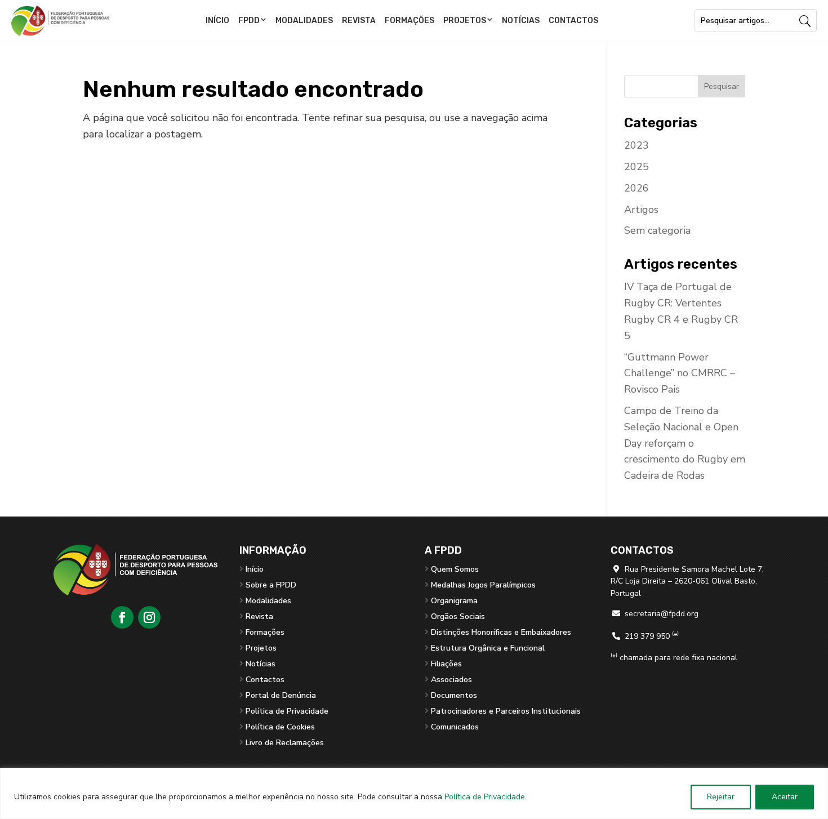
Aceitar (785, 796)
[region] (414, 793)
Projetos (464, 20)
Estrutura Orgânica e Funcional (488, 648)
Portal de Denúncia (281, 695)
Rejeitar (720, 796)
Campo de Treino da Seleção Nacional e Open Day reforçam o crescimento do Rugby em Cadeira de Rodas (684, 443)
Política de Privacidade (484, 796)
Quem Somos (455, 569)
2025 (636, 166)
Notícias (521, 20)
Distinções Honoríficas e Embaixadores (501, 632)
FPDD (249, 20)
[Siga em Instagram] (149, 617)
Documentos (454, 695)
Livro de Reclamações (285, 742)
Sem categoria (657, 230)
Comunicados (455, 727)
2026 (636, 188)
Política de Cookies (280, 727)
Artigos (641, 209)
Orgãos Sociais (458, 616)
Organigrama (454, 600)
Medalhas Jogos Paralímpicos (483, 585)
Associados (451, 679)
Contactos (573, 20)
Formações (409, 20)
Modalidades (304, 20)
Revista (359, 20)
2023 (636, 145)
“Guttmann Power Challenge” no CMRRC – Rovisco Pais (679, 373)
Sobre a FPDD (271, 585)
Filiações (446, 663)
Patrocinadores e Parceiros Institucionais (506, 711)
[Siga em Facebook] (122, 617)
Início (217, 20)
